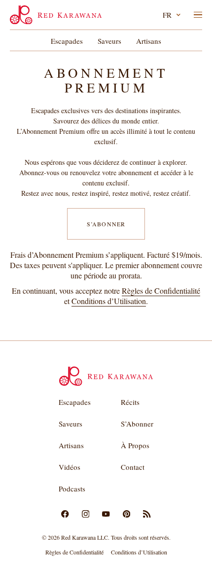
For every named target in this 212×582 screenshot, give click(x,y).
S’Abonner (106, 224)
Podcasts (72, 488)
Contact (132, 467)
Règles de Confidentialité (161, 290)
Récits (130, 402)
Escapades (67, 41)
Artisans (148, 41)
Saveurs (109, 41)
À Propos (135, 445)
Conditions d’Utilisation (108, 301)
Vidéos (69, 467)
